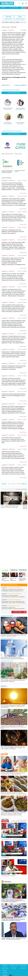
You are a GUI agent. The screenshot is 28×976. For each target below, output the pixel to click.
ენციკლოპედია (23, 965)
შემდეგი (23, 484)
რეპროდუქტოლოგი (20, 109)
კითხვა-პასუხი (14, 965)
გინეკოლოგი (8, 109)
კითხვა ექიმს (15, 7)
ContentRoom (21, 489)
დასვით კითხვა (18, 612)
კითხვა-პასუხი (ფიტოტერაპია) (9, 585)
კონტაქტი (23, 968)
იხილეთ (23, 193)
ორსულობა (11, 30)
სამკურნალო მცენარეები (14, 587)
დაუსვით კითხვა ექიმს (14, 22)
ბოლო (25, 484)
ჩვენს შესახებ (4, 968)
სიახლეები (3, 7)
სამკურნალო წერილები (7, 615)
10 (20, 484)
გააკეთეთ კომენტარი (20, 85)
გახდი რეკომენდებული (14, 92)
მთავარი (5, 965)
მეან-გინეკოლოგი (8, 123)
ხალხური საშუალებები (14, 605)
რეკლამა (14, 968)
